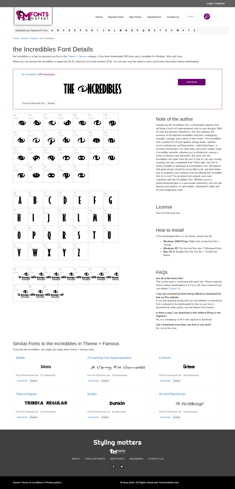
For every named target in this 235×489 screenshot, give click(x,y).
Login (210, 3)
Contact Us (173, 17)
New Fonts (135, 17)
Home (98, 17)
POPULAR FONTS (95, 458)
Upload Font (154, 17)
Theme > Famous (29, 38)
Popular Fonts (116, 17)
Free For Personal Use (33, 103)
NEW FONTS (117, 458)
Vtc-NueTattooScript (172, 394)
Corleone (165, 357)
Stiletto (20, 357)
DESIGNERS (136, 458)
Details (33, 381)
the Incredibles (29, 74)
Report (51, 103)
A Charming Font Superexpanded (109, 357)
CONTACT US (155, 458)
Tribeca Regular (26, 394)
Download (192, 82)
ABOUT (76, 458)
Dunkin (92, 394)
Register (220, 3)
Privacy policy (53, 482)
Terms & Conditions (32, 482)
